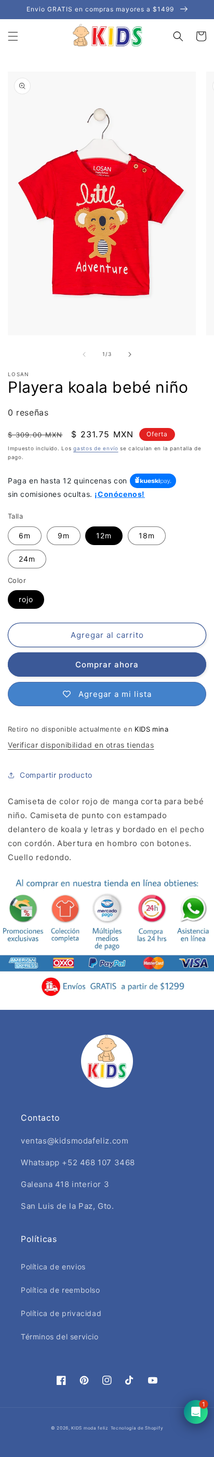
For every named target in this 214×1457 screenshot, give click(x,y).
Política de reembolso (60, 1289)
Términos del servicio (60, 1336)
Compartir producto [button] (56, 774)
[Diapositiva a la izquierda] (84, 354)
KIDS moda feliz (90, 1428)
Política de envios (53, 1266)
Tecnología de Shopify (137, 1428)
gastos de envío (95, 448)
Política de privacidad (61, 1313)
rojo (26, 599)
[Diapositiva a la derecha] (129, 354)
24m (27, 558)
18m (147, 535)
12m (104, 535)
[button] (13, 36)
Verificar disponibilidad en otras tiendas (81, 744)
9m (64, 535)
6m (25, 535)
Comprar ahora (107, 664)
